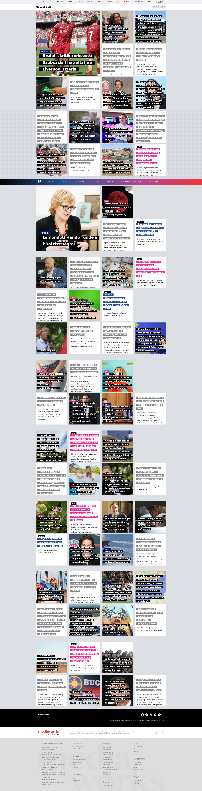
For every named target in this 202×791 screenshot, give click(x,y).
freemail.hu (137, 762)
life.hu (136, 749)
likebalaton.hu (107, 757)
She (118, 2)
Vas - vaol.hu (77, 744)
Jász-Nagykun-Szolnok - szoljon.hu (53, 772)
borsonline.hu (107, 785)
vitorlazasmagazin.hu (110, 769)
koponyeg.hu (138, 764)
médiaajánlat (160, 720)
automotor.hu (107, 749)
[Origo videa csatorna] (155, 714)
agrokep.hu (76, 780)
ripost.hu (136, 744)
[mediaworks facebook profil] (156, 732)
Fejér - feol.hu (46, 762)
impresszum (152, 720)
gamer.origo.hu (108, 754)
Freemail (90, 2)
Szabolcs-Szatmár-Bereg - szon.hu (53, 782)
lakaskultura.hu (108, 752)
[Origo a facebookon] (142, 714)
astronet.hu (107, 747)
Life (50, 2)
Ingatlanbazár (138, 2)
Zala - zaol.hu (77, 749)
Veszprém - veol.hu (79, 746)
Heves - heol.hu (47, 769)
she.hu (136, 751)
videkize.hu (107, 772)
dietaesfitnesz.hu (108, 767)
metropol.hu (138, 746)
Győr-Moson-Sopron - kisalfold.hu (53, 764)
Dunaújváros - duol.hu (49, 759)
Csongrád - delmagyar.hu (50, 757)
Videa (70, 2)
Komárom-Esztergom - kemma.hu (53, 774)
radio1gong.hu (138, 780)
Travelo (100, 2)
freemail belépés (159, 7)
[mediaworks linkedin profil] (162, 732)
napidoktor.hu (107, 759)
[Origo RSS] (159, 714)
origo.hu (75, 767)
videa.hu (136, 767)
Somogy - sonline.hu (49, 779)
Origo (42, 2)
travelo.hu (106, 764)
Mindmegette (60, 2)
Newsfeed (79, 2)
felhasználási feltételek (131, 720)
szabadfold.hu (77, 762)
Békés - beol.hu (47, 752)
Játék (149, 2)
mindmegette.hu (108, 762)
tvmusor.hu (106, 774)
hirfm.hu (136, 783)
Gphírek (109, 2)
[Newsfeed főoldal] (43, 714)
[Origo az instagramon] (151, 714)
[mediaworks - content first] (49, 732)
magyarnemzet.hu (79, 759)
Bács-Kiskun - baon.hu (49, 747)
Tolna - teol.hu (47, 784)
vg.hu (74, 778)
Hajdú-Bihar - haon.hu (49, 767)
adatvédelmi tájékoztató (117, 720)
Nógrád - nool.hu (47, 777)
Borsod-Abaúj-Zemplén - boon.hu (53, 754)
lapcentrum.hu (138, 770)
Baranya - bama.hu (48, 749)
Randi (127, 2)
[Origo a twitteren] (146, 714)
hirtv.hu (75, 764)
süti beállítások (143, 720)
